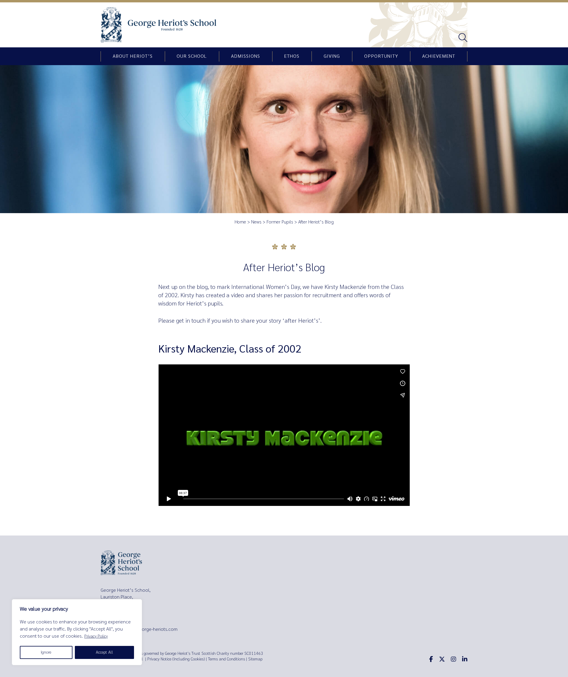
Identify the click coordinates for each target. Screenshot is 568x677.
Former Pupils (280, 222)
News (256, 222)
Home (240, 222)
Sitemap (255, 659)
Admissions (245, 56)
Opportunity (381, 56)
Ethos (291, 56)
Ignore (46, 652)
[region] (77, 632)
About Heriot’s (133, 56)
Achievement (438, 56)
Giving (332, 56)
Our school (192, 56)
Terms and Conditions (226, 659)
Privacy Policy (96, 636)
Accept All (104, 652)
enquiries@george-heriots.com (146, 629)
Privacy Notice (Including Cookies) (176, 659)
